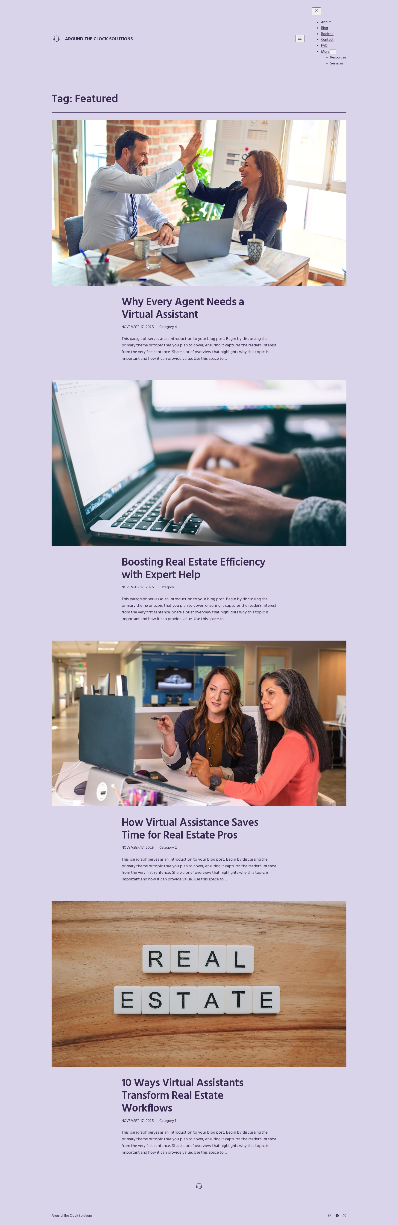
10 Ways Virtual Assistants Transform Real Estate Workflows (182, 1095)
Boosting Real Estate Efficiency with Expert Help (193, 568)
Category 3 (167, 587)
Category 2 (168, 847)
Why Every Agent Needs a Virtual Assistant (183, 307)
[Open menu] (299, 38)
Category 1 (167, 1120)
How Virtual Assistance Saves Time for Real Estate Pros (190, 828)
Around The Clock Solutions (99, 38)
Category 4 (168, 326)
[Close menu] (316, 11)
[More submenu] (333, 51)
